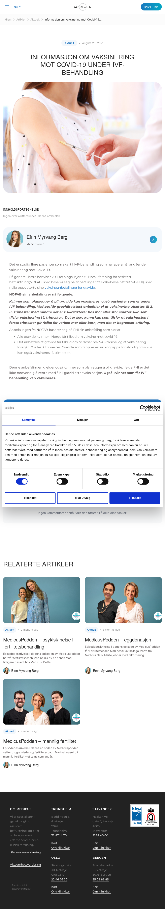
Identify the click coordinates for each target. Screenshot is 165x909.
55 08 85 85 (101, 879)
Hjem (8, 19)
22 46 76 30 (59, 879)
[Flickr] (15, 873)
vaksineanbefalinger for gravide (70, 287)
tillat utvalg (82, 498)
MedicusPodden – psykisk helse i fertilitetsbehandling (38, 643)
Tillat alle (135, 498)
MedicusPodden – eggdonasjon (118, 639)
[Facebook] (8, 873)
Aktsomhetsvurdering (25, 864)
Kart (54, 843)
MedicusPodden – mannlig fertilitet (39, 740)
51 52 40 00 (100, 835)
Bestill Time (151, 7)
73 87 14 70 (59, 835)
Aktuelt (35, 19)
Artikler (21, 19)
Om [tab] (136, 419)
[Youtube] (33, 873)
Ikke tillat (30, 498)
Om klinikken (60, 847)
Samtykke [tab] (29, 419)
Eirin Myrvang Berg (47, 236)
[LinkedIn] (21, 873)
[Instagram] (27, 873)
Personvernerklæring (26, 852)
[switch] (62, 481)
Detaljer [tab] (82, 419)
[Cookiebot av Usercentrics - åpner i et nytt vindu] (142, 408)
